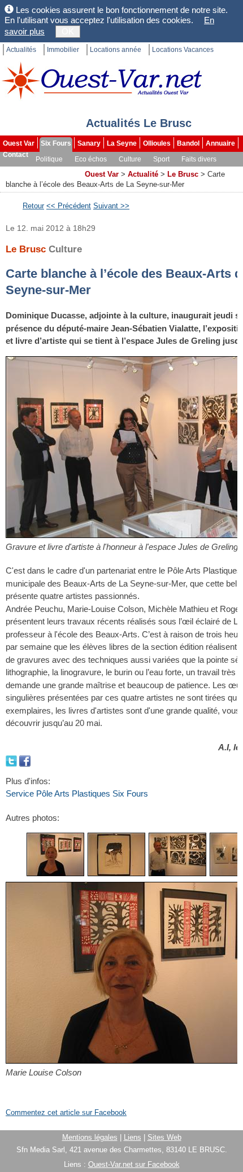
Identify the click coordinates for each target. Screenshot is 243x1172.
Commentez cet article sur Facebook (66, 1112)
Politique (49, 159)
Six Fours (56, 143)
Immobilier (63, 50)
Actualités (21, 50)
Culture (130, 159)
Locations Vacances (183, 50)
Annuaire (220, 143)
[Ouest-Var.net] (101, 80)
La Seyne (122, 143)
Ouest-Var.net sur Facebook (134, 1164)
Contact (15, 155)
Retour (33, 206)
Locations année (115, 50)
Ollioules (157, 143)
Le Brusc (182, 174)
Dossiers (63, 170)
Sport (161, 159)
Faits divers (198, 159)
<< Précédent (68, 206)
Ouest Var (18, 143)
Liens (132, 1137)
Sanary (89, 143)
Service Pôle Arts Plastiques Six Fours (77, 793)
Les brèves (21, 170)
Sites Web (164, 1137)
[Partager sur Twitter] (12, 759)
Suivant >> (111, 206)
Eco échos (91, 159)
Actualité (143, 174)
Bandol (188, 143)
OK (68, 31)
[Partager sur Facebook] (25, 759)
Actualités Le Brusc (139, 123)
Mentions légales (90, 1137)
